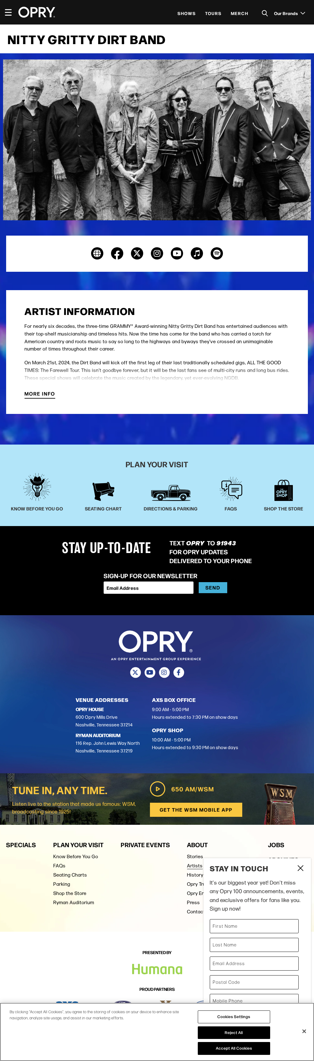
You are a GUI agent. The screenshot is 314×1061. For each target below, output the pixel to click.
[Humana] (157, 969)
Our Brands (286, 13)
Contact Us (199, 912)
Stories (195, 856)
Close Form (300, 868)
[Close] (304, 1031)
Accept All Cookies (234, 1048)
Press (193, 902)
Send (212, 587)
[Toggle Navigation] (11, 12)
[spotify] (217, 253)
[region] (157, 1032)
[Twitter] (135, 672)
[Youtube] (149, 672)
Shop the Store (69, 893)
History (195, 875)
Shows (187, 13)
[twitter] (137, 253)
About (197, 844)
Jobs (276, 844)
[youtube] (177, 253)
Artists (195, 866)
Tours (213, 13)
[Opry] (36, 12)
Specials (21, 844)
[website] (97, 253)
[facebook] (117, 253)
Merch (239, 13)
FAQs (59, 866)
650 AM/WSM (192, 788)
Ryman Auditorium (73, 902)
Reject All (234, 1032)
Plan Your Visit (78, 844)
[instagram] (157, 253)
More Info (40, 394)
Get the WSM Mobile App (196, 809)
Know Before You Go (75, 856)
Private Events (145, 844)
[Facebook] (178, 672)
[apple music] (197, 253)
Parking (61, 884)
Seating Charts (70, 875)
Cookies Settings (233, 1016)
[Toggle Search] (265, 13)
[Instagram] (164, 672)
